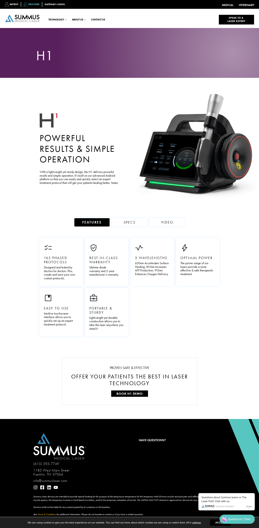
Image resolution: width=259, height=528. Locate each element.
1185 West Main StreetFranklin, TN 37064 (51, 472)
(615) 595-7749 (46, 464)
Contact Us (98, 19)
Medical (227, 5)
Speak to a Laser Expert (236, 19)
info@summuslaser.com (50, 481)
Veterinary (246, 5)
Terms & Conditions (47, 514)
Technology (56, 19)
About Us (77, 19)
